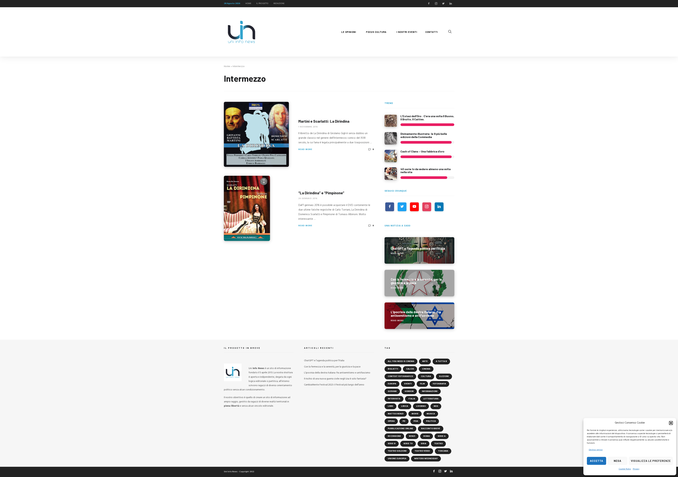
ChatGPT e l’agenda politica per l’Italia (324, 361)
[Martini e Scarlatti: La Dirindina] (256, 134)
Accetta (596, 460)
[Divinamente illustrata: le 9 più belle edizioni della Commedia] (391, 138)
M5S (436, 406)
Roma (426, 436)
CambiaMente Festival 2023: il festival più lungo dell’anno (334, 385)
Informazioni (430, 391)
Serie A (441, 436)
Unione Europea (397, 458)
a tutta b (441, 361)
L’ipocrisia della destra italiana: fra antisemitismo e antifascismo (337, 373)
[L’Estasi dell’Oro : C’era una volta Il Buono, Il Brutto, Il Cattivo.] (391, 121)
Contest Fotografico (400, 376)
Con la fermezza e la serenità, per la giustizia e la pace (332, 367)
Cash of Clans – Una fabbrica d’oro (422, 151)
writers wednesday (426, 458)
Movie (415, 414)
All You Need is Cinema (401, 361)
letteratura (430, 399)
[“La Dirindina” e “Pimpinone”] (247, 208)
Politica (431, 421)
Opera (391, 421)
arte (425, 361)
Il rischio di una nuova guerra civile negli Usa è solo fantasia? (335, 379)
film (422, 384)
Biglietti (393, 369)
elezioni (444, 376)
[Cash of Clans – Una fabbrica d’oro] (391, 156)
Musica (431, 414)
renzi (412, 436)
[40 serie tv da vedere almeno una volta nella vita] (391, 173)
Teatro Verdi (422, 451)
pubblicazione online (400, 428)
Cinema (426, 369)
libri (390, 406)
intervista (394, 399)
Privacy (636, 469)
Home (227, 66)
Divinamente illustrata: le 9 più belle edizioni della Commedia (423, 135)
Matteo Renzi (396, 414)
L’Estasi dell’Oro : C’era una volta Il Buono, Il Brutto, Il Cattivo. (427, 117)
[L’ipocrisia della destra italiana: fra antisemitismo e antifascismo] (419, 315)
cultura (426, 376)
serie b (392, 443)
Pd (404, 421)
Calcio (410, 369)
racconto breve (430, 428)
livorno (421, 406)
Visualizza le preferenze (651, 460)
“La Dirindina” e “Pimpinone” (321, 193)
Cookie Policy (625, 469)
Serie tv (408, 443)
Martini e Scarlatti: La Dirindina (323, 121)
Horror (409, 391)
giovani (392, 391)
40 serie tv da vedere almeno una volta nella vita (425, 170)
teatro (438, 443)
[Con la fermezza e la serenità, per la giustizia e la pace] (419, 283)
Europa (392, 384)
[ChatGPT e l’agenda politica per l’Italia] (419, 250)
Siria (423, 443)
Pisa (416, 421)
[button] (671, 423)
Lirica (404, 406)
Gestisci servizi (596, 450)
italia (411, 399)
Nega (617, 460)
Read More (305, 149)
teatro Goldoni (397, 451)
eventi (408, 384)
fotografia (439, 384)
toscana (443, 451)
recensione (394, 436)
